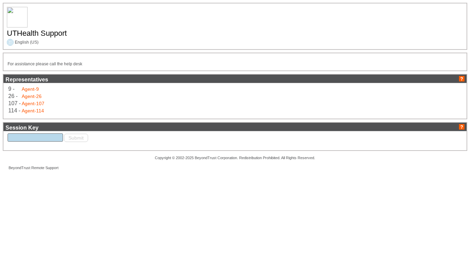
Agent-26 (32, 96)
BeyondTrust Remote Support (33, 168)
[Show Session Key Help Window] (461, 126)
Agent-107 (33, 103)
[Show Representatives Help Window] (461, 78)
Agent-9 (30, 89)
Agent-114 (33, 110)
